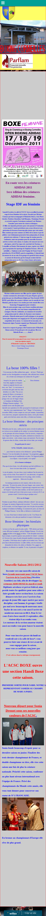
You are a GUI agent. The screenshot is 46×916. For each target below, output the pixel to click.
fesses (18, 533)
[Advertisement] (23, 95)
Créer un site (30, 913)
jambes (5, 533)
